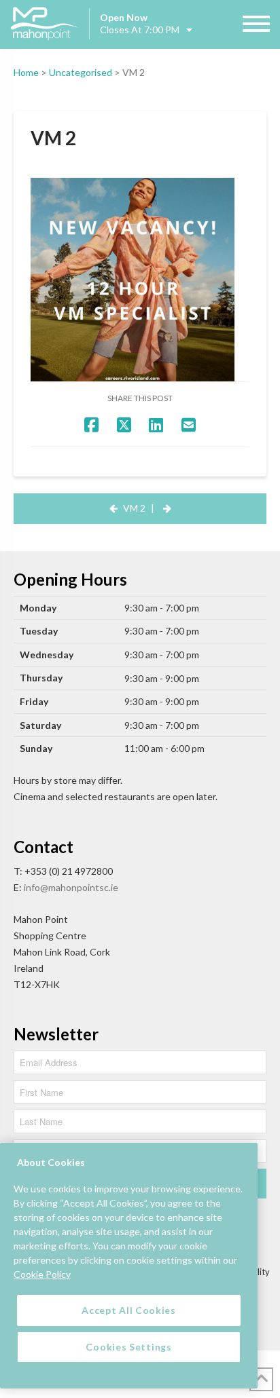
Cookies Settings (128, 1347)
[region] (129, 1265)
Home (26, 72)
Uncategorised (80, 72)
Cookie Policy (42, 1274)
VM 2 (134, 508)
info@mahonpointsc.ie (71, 887)
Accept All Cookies (129, 1310)
